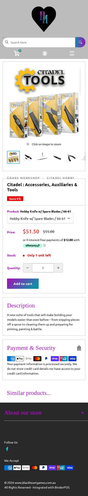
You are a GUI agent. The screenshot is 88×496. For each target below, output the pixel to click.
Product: (39, 211)
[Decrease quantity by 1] (27, 267)
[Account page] (44, 53)
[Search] (80, 42)
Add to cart (22, 283)
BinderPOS (62, 487)
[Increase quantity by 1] (58, 267)
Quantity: (13, 268)
